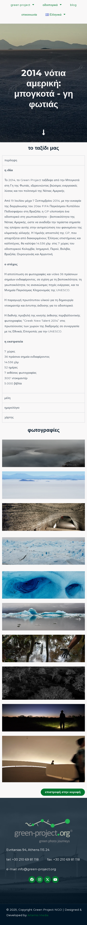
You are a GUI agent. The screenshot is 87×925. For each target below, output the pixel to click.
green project (20, 5)
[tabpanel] (43, 279)
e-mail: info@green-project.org (31, 869)
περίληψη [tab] (10, 160)
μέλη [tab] (7, 398)
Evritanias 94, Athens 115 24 (27, 850)
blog (73, 5)
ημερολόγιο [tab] (11, 407)
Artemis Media (37, 915)
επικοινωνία (29, 14)
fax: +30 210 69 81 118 (63, 859)
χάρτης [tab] (9, 417)
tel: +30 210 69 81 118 (22, 859)
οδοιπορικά (50, 5)
